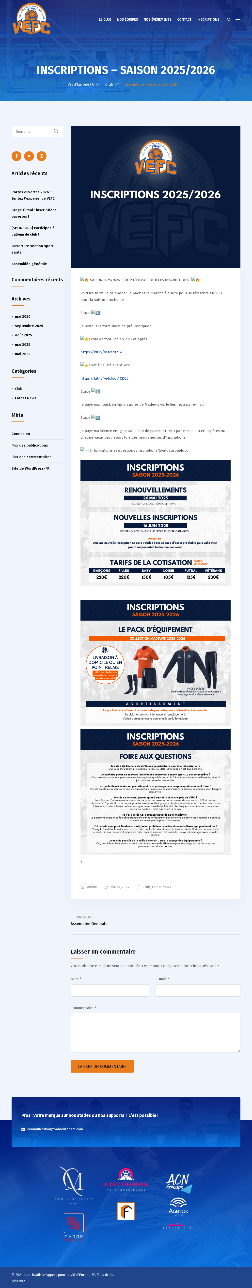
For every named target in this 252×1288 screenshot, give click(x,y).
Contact (184, 19)
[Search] (59, 131)
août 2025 (23, 335)
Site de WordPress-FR (30, 468)
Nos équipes (127, 19)
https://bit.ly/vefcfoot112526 (104, 378)
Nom (76, 979)
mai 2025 (22, 344)
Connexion (21, 434)
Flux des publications (30, 445)
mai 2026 (23, 316)
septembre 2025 (29, 326)
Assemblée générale (29, 264)
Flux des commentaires (31, 457)
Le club (105, 19)
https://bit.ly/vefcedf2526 (101, 352)
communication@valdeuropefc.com (55, 1129)
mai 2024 (23, 354)
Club (146, 887)
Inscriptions (208, 19)
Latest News (161, 887)
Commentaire (83, 1008)
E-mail (162, 979)
